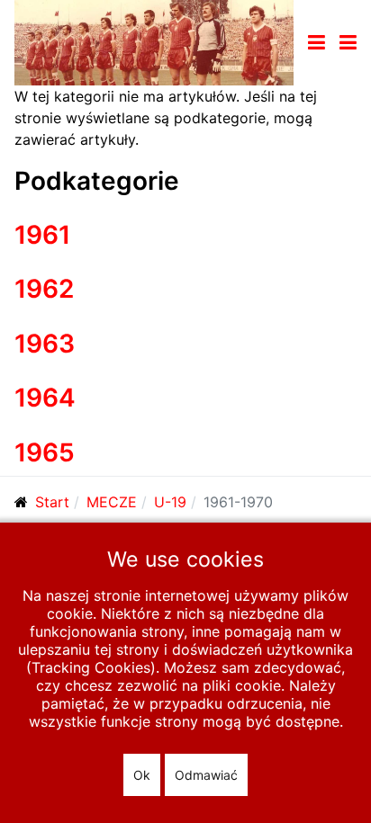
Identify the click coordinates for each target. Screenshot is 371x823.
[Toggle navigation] (316, 42)
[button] (348, 42)
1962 (44, 288)
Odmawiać (206, 775)
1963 (44, 343)
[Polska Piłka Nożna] (154, 41)
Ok (141, 775)
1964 (45, 397)
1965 (44, 452)
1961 (42, 234)
